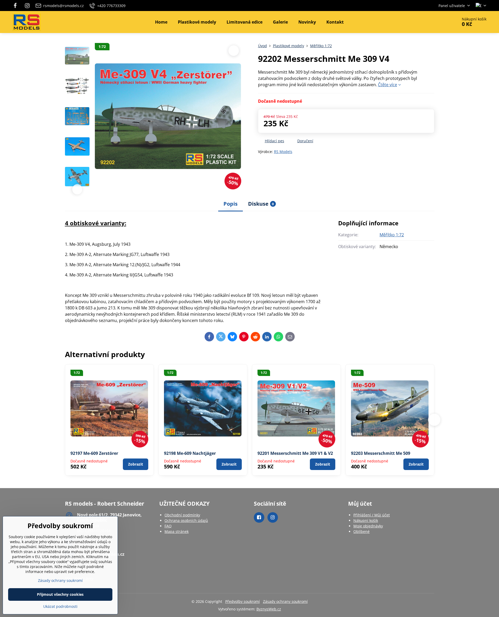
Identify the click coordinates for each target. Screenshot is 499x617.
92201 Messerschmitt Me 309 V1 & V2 (295, 453)
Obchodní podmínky (182, 514)
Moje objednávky (368, 525)
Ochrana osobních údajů (186, 520)
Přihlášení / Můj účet (371, 514)
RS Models (283, 151)
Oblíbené (361, 531)
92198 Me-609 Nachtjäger (190, 453)
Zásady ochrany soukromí (285, 601)
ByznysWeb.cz (268, 609)
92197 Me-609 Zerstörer (94, 453)
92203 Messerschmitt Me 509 (380, 453)
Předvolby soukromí (242, 601)
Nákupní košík (365, 520)
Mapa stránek (176, 531)
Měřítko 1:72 (392, 235)
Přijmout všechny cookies (60, 594)
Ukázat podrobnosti (60, 606)
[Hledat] (439, 22)
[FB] (17, 5)
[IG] (27, 5)
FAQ (168, 525)
